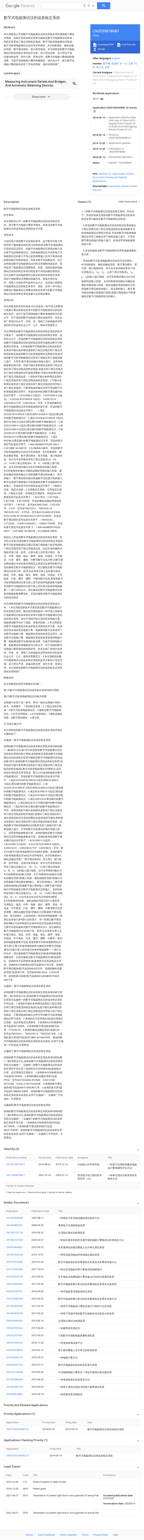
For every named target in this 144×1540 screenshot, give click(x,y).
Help (115, 1534)
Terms (85, 1534)
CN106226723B (14, 1239)
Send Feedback (46, 1534)
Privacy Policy (101, 1534)
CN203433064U (14, 1350)
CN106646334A (14, 1306)
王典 (130, 63)
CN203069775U (14, 1364)
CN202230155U (14, 1335)
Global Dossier (129, 186)
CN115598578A (14, 1175)
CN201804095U (14, 1284)
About (29, 1534)
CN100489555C (14, 1225)
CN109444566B (14, 1217)
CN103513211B (14, 1232)
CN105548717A (14, 1386)
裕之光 (100, 67)
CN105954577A (14, 1357)
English (116, 58)
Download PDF (105, 44)
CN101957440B (14, 1262)
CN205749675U (14, 1342)
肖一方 (123, 63)
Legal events (118, 173)
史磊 (107, 67)
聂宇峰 (106, 63)
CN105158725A (14, 1164)
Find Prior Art (128, 44)
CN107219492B (14, 1372)
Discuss (97, 190)
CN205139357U (14, 1291)
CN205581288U (14, 1394)
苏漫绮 (115, 63)
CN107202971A (14, 1276)
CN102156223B (14, 1254)
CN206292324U (14, 1328)
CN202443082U (14, 1247)
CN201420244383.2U (17, 1429)
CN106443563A (14, 1313)
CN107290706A (14, 1269)
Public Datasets (68, 1534)
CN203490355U (14, 1320)
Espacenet (114, 186)
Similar (101, 49)
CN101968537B (14, 1298)
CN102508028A (14, 1379)
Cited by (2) (104, 173)
